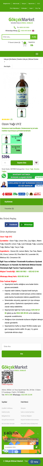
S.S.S (38, 3)
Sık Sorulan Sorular (8, 423)
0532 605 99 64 (22, 313)
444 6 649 (8, 395)
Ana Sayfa (7, 66)
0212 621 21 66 (34, 271)
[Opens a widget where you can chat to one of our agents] (34, 462)
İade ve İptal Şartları (27, 412)
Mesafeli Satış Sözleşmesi (29, 423)
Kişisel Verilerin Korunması (30, 420)
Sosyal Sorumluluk (8, 420)
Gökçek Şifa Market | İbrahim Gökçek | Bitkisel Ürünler (21, 59)
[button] (35, 31)
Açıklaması (8, 202)
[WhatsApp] (21, 176)
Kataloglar (24, 8)
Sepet (31, 8)
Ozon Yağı (29, 169)
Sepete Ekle (21, 163)
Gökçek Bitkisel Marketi (14, 461)
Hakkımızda (16, 3)
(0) (11, 119)
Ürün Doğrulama (14, 8)
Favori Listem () (15, 42)
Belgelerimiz (6, 3)
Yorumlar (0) (9, 208)
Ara (33, 37)
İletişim (24, 3)
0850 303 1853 (24, 27)
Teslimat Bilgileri (26, 416)
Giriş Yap (37, 8)
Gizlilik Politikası (7, 408)
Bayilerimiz (32, 3)
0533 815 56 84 (26, 31)
